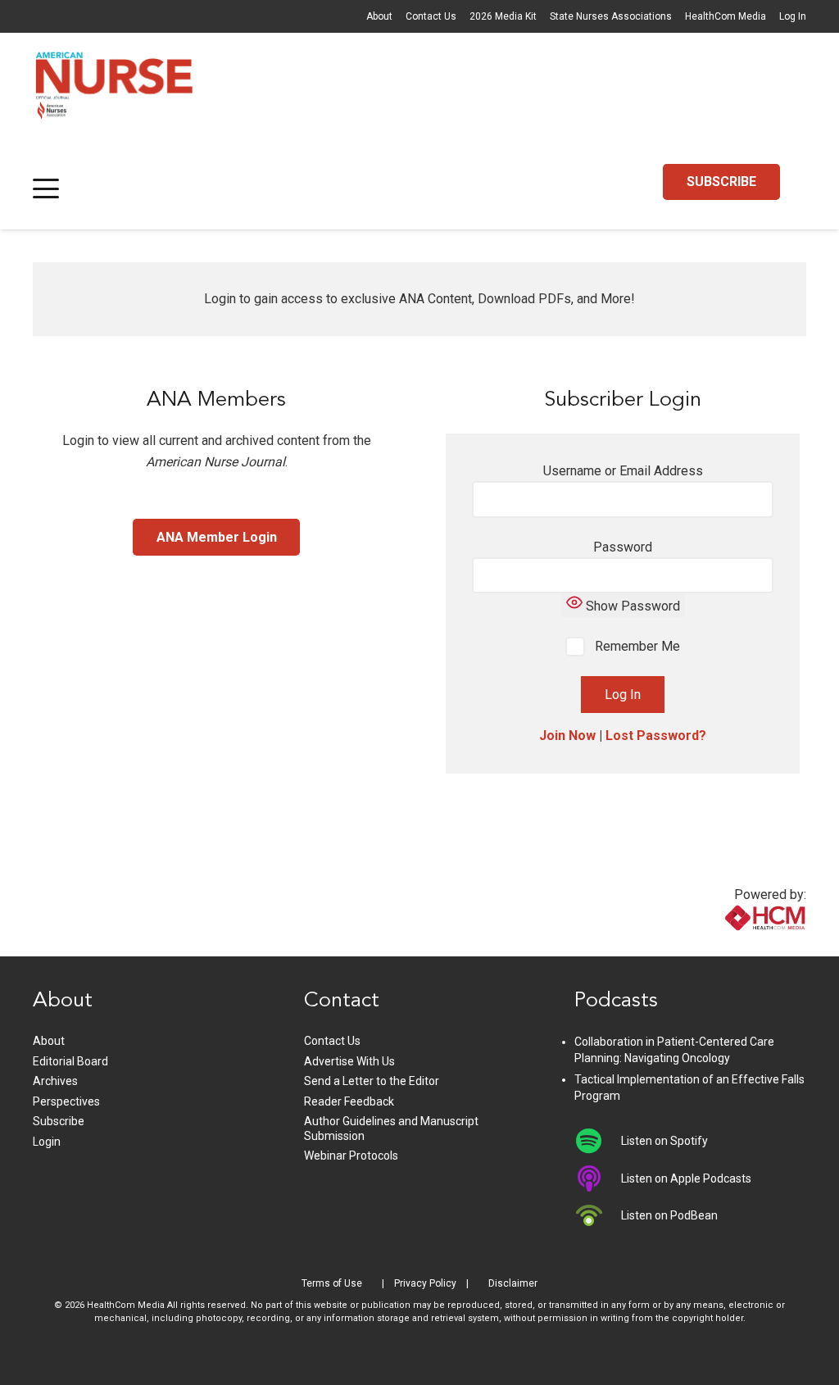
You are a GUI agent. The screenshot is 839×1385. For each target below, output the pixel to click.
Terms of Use (332, 1283)
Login (47, 1141)
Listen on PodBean (669, 1215)
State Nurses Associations (611, 16)
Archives (55, 1081)
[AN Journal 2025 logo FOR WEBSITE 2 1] (114, 90)
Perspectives (66, 1101)
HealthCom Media (725, 16)
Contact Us (431, 16)
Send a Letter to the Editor (371, 1081)
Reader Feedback (349, 1101)
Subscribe (58, 1121)
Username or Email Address (623, 471)
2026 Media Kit (503, 16)
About (379, 16)
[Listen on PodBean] (597, 1215)
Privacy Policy (425, 1283)
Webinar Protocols (351, 1155)
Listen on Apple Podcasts (686, 1178)
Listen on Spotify (664, 1140)
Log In (792, 16)
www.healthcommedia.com (730, 946)
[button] (46, 188)
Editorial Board (70, 1061)
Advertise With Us (349, 1061)
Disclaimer (512, 1283)
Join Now (567, 735)
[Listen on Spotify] (597, 1141)
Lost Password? (655, 735)
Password (622, 547)
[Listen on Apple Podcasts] (597, 1178)
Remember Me (636, 646)
